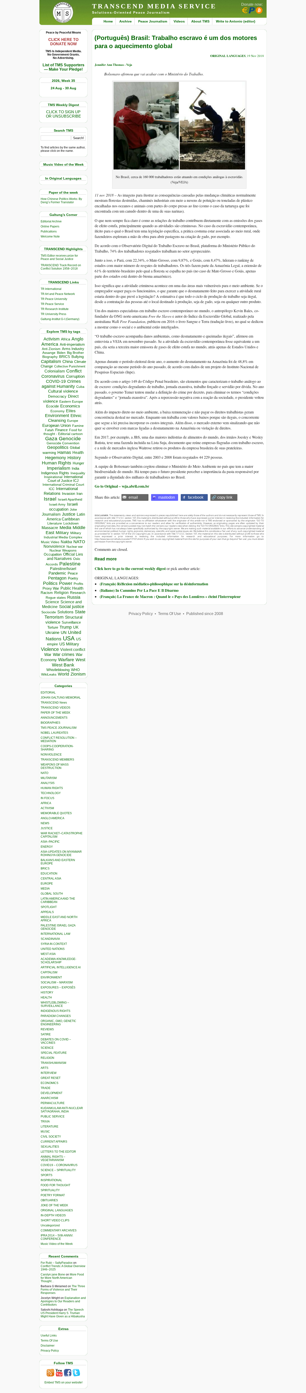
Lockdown (71, 523)
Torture (52, 627)
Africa (65, 339)
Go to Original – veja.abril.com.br (122, 486)
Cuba (80, 387)
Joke (73, 509)
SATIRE (46, 1034)
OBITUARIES (49, 1200)
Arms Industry (73, 349)
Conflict (74, 370)
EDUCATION (49, 873)
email (133, 497)
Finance (61, 430)
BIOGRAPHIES (50, 722)
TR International (51, 289)
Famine (78, 426)
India (75, 468)
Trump (66, 627)
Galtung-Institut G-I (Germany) (60, 319)
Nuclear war (74, 546)
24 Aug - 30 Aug (63, 88)
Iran (79, 494)
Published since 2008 (204, 614)
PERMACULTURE (53, 1103)
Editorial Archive (51, 221)
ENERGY (47, 846)
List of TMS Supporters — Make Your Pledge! (63, 67)
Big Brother (75, 353)
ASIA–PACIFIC (50, 841)
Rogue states (56, 597)
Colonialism (54, 371)
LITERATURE (49, 1126)
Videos (179, 21)
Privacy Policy (50, 1350)
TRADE (45, 1088)
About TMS (200, 21)
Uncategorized (50, 1225)
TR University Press (53, 314)
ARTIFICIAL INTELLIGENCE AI (61, 967)
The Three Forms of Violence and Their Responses (63, 1290)
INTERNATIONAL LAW (55, 934)
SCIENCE (47, 1047)
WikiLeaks (48, 674)
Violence (50, 649)
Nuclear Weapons (62, 550)
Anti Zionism (51, 349)
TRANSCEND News (54, 702)
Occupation (53, 554)
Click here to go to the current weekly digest (130, 568)
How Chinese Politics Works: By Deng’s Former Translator (61, 200)
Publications (49, 231)
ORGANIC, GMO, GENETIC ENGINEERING (58, 1022)
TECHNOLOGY (51, 793)
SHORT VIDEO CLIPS (55, 1220)
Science (52, 602)
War (47, 654)
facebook (195, 497)
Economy (57, 411)
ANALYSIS (48, 783)
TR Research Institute (55, 309)
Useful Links (49, 1335)
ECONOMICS (49, 1083)
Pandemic (57, 573)
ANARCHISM (49, 1098)
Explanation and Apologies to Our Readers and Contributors (63, 1301)
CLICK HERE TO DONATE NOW (63, 42)
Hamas (64, 452)
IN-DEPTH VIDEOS (53, 1215)
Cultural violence (63, 391)
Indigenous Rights (55, 473)
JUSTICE (47, 828)
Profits (78, 584)
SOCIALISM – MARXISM (57, 982)
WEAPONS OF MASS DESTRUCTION (55, 766)
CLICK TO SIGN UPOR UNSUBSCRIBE (63, 114)
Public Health (71, 588)
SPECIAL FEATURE (54, 1053)
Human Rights (56, 462)
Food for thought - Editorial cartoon (63, 432)
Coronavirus (53, 376)
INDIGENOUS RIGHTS (55, 1011)
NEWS (45, 823)
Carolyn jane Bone (53, 1274)
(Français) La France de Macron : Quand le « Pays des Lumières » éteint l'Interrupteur (170, 596)
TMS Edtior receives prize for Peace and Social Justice (59, 257)
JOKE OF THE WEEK (54, 1205)
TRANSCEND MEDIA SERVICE (154, 6)
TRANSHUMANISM (53, 1063)
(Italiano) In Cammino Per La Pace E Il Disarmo (139, 590)
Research (77, 593)
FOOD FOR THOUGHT (55, 1185)
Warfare (66, 659)
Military (62, 532)
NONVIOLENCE (51, 754)
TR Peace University (54, 299)
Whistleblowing (58, 670)
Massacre (50, 528)
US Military (69, 644)
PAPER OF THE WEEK (55, 712)
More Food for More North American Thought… (62, 1278)
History (74, 457)
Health (78, 453)
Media (65, 527)
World (63, 674)
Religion (61, 593)
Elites (71, 411)
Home (108, 21)
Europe (72, 421)
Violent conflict (72, 650)
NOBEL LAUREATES (54, 732)
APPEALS (47, 912)
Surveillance (71, 622)
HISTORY (47, 992)
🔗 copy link (222, 497)
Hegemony (55, 457)
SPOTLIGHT (49, 907)
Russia (73, 597)
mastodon (166, 497)
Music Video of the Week (57, 1244)
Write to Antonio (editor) (235, 21)
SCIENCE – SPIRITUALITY (58, 1170)
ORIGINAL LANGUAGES (57, 1210)
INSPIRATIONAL (51, 1180)
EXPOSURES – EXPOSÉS (58, 987)
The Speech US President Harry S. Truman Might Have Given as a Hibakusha (63, 1313)
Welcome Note (50, 236)
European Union (56, 425)
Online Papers (50, 226)
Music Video (50, 542)
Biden (61, 353)
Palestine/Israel (63, 569)
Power (65, 583)
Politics (50, 583)
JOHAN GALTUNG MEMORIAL (61, 697)
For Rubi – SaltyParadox (56, 1262)
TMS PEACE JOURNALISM (58, 727)
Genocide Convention (63, 443)
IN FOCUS (47, 798)
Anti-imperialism (72, 344)
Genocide (70, 438)
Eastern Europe (71, 401)
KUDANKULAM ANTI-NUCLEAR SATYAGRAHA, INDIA (62, 1109)
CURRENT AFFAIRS (54, 1141)
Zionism (78, 674)
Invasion (68, 494)
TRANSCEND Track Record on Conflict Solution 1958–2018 (61, 267)
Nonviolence (54, 546)
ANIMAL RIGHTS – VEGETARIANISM (53, 1158)
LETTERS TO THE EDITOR (58, 1151)
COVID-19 (56, 381)
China (67, 361)
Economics (70, 406)
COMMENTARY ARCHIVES (58, 1230)
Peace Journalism (152, 21)
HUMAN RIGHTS (52, 788)
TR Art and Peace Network (58, 294)
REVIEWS (47, 1029)
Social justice (71, 606)
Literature (54, 523)
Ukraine (52, 632)
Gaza (51, 438)
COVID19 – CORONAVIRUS (59, 1165)
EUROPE (47, 883)
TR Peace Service (52, 304)
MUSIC (45, 1131)
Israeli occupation (63, 507)
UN (63, 632)
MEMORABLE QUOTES (56, 813)
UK (76, 627)
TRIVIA (45, 1121)
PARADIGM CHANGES (56, 1016)
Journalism (51, 514)
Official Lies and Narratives (65, 556)
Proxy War (51, 588)
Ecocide (52, 406)
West (80, 659)
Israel (50, 499)
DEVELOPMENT (51, 1093)
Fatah (49, 430)
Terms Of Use (49, 1340)
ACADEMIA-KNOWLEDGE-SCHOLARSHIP (58, 960)
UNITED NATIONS (53, 949)
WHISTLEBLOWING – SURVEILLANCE (55, 1004)
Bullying (77, 357)
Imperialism (58, 468)
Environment (57, 415)
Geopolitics (57, 447)
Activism (52, 339)
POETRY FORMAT (53, 1195)
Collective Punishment (69, 366)
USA (69, 638)
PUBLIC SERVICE (53, 1116)
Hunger (78, 463)
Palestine (70, 563)
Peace (73, 573)
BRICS (64, 357)
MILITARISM (49, 778)
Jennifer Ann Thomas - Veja (113, 64)
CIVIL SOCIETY (51, 1136)
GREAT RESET (50, 1078)
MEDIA (45, 888)
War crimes (63, 654)
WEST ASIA (48, 954)
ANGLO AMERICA (52, 818)
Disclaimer (48, 1345)
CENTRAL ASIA (51, 878)
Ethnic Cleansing (65, 418)
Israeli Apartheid (70, 499)
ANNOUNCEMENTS (54, 717)
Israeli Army (57, 504)
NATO (79, 541)
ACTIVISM (47, 808)
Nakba (66, 542)
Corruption (75, 376)
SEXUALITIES (50, 1146)
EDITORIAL (48, 692)
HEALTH (46, 997)
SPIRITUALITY (50, 1190)
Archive (125, 21)
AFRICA (46, 803)
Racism (47, 593)
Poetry (73, 578)
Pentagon (57, 578)
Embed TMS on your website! (63, 1382)
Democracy (57, 396)
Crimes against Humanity (61, 384)
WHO (75, 670)
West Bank (63, 664)
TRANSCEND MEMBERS (57, 759)
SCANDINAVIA (50, 939)
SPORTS (46, 1175)
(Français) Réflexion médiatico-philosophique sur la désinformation (154, 584)
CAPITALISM (49, 972)
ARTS (44, 1068)
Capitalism (51, 361)
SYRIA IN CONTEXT (54, 944)
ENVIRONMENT (51, 977)
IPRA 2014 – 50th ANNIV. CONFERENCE (57, 1237)
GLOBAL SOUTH (52, 893)
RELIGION (47, 1058)
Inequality (78, 473)
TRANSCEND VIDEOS (55, 707)
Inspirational (53, 477)
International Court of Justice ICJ (65, 479)
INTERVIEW (48, 1073)
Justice (68, 514)
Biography (50, 357)
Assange (48, 353)
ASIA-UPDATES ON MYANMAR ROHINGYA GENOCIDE (61, 853)
